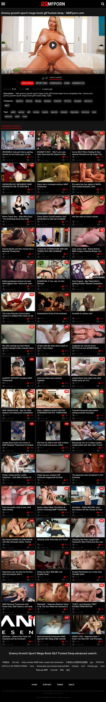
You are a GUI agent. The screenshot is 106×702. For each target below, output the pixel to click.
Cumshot (57, 101)
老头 (68, 670)
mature (36, 112)
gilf (29, 112)
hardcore (85, 112)
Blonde (38, 101)
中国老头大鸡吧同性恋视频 (77, 662)
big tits (45, 112)
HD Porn (68, 101)
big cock (8, 116)
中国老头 (5, 662)
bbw (94, 112)
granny (21, 112)
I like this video (43, 78)
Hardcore (88, 101)
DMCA (71, 684)
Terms (60, 684)
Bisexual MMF (42, 670)
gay (91, 662)
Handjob (77, 101)
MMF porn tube (50, 697)
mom (25, 116)
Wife (62, 670)
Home (34, 684)
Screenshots (56, 83)
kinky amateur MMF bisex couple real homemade (42, 662)
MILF (7, 105)
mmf (83, 666)
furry (32, 666)
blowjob (64, 112)
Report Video (41, 83)
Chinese (75, 666)
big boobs (74, 112)
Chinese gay (92, 666)
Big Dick (19, 101)
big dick (54, 112)
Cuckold (53, 670)
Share (66, 83)
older (17, 116)
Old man (15, 662)
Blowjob (47, 101)
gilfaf (13, 112)
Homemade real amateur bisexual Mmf (53, 666)
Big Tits (29, 101)
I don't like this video (46, 78)
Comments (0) (78, 83)
